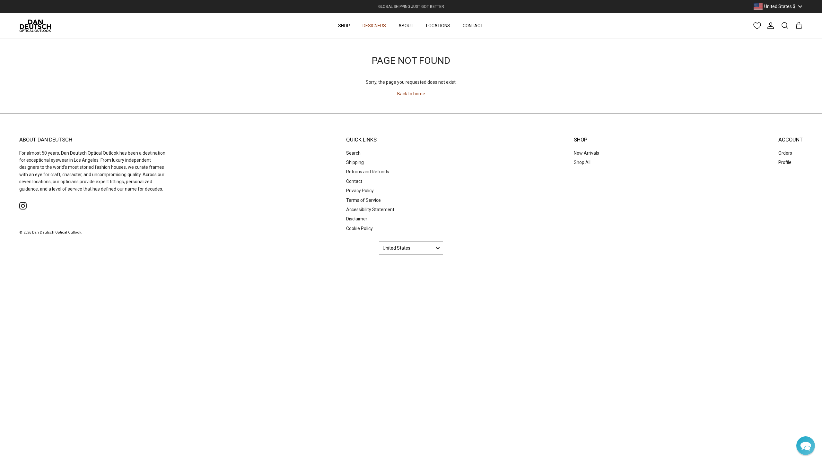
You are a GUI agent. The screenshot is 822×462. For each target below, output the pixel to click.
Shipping (355, 162)
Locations (438, 25)
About (406, 25)
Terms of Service (363, 200)
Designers (374, 25)
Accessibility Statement (370, 209)
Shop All (582, 162)
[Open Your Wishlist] (757, 25)
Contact (473, 25)
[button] (805, 445)
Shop (344, 25)
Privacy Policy (360, 190)
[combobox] (778, 6)
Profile (784, 162)
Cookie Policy (359, 228)
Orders (785, 153)
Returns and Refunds (367, 171)
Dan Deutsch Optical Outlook (56, 232)
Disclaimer (356, 218)
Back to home (411, 93)
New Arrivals (586, 153)
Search (353, 153)
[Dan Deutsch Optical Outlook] (35, 25)
